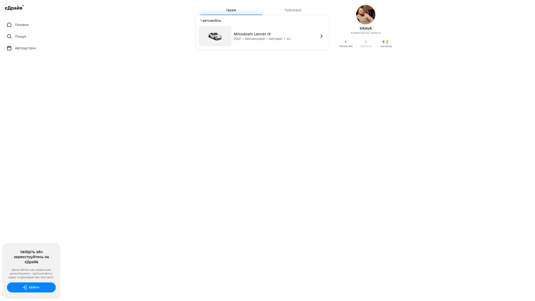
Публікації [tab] (293, 10)
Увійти (34, 287)
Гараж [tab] (231, 10)
